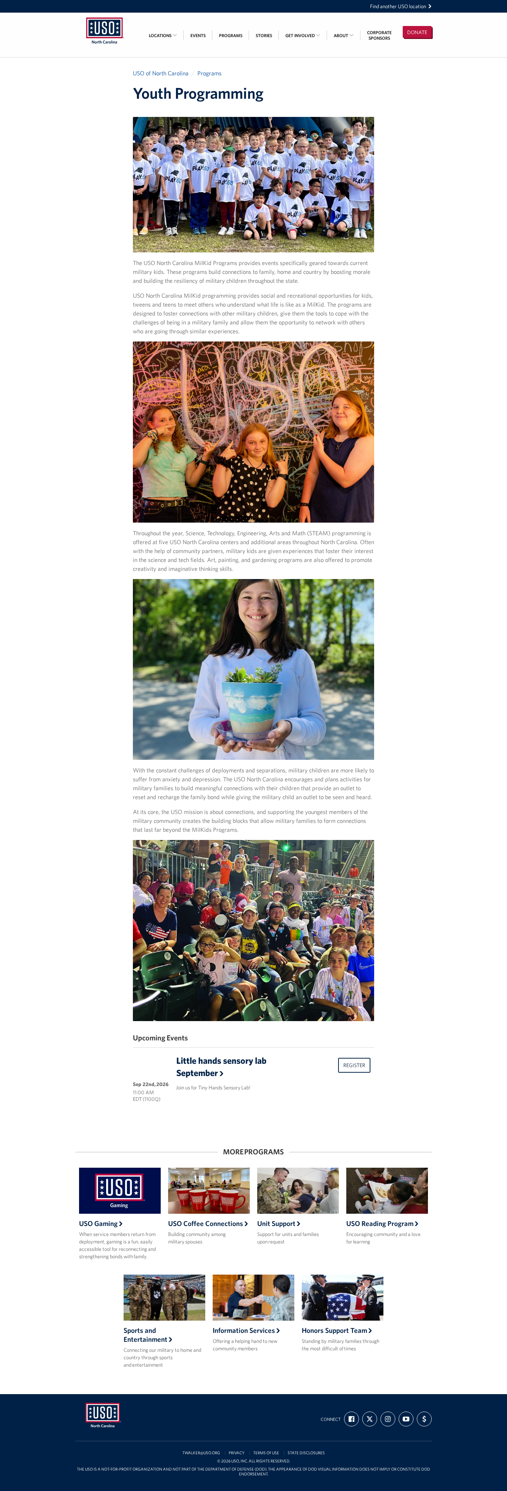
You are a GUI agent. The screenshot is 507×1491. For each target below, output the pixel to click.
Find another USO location (398, 6)
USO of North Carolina (161, 73)
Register (354, 1065)
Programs (230, 35)
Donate (417, 32)
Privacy (237, 1453)
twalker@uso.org (201, 1453)
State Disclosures (306, 1453)
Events (198, 35)
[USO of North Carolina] (105, 17)
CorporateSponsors (379, 35)
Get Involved (300, 35)
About (341, 35)
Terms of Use (266, 1453)
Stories (264, 35)
